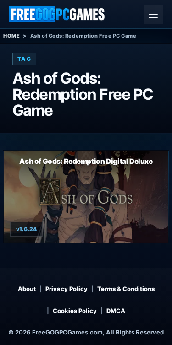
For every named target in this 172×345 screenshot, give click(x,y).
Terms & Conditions (126, 288)
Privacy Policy (66, 288)
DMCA (115, 310)
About (27, 288)
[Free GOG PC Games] (57, 14)
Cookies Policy (75, 310)
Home (11, 35)
